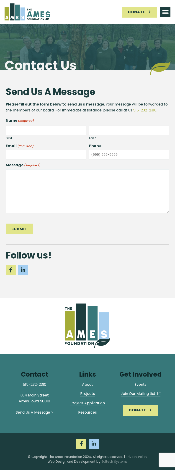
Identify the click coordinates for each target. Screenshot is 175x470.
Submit (19, 229)
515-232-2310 (145, 110)
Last (92, 138)
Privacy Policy (136, 457)
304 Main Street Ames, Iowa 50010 (34, 398)
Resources (87, 412)
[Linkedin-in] (23, 270)
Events (140, 384)
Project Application (87, 403)
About (87, 384)
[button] (165, 12)
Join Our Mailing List (138, 393)
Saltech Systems (114, 461)
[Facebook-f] (11, 270)
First (9, 138)
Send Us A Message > (34, 412)
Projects (87, 393)
